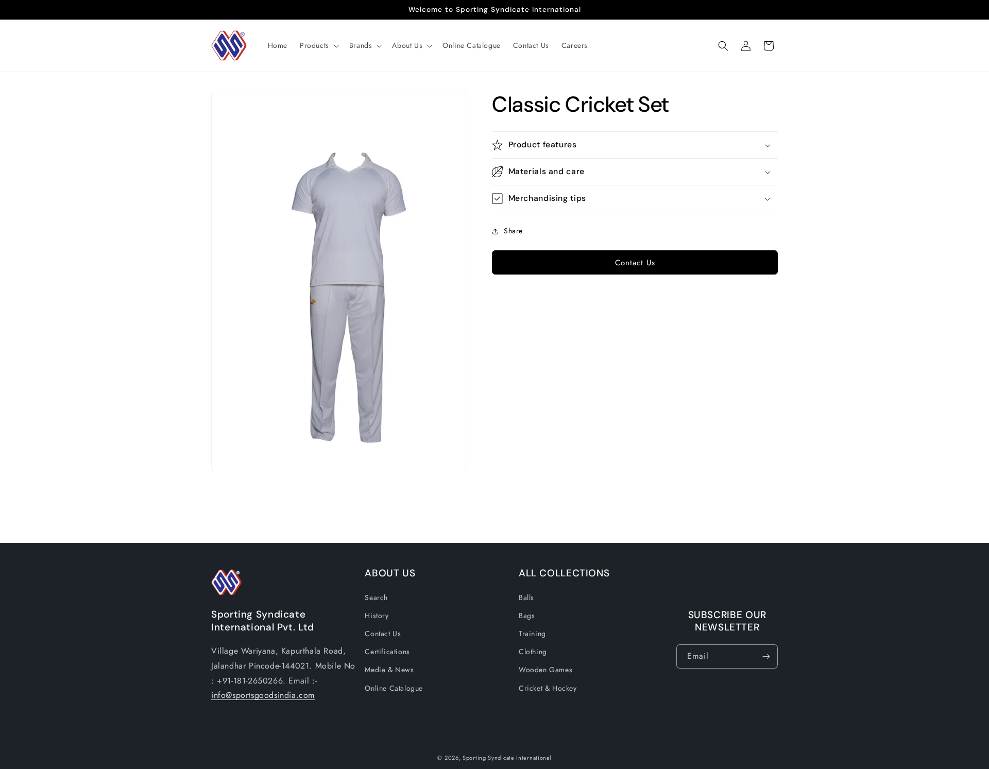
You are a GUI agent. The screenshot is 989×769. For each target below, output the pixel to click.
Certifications (387, 651)
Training (532, 633)
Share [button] (513, 231)
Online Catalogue (394, 687)
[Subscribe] (766, 656)
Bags (527, 615)
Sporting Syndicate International (507, 758)
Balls (526, 597)
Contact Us (635, 262)
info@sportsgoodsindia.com (263, 695)
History (376, 615)
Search (376, 597)
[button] (318, 45)
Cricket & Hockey (548, 687)
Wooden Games (545, 669)
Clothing (533, 651)
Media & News (389, 669)
